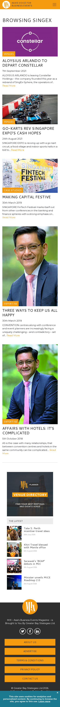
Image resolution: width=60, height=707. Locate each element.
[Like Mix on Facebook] (30, 631)
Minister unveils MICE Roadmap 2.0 (37, 579)
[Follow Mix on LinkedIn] (37, 631)
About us (30, 642)
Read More (8, 85)
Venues (9, 54)
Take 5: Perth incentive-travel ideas (37, 529)
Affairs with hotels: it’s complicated (28, 431)
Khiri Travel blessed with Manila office (36, 546)
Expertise (10, 303)
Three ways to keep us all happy (29, 313)
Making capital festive (26, 197)
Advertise (30, 651)
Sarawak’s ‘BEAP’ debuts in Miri (34, 562)
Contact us (30, 678)
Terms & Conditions (30, 660)
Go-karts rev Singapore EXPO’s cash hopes (28, 131)
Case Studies (13, 190)
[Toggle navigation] (54, 4)
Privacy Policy (30, 669)
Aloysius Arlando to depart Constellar (24, 63)
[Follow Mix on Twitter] (23, 631)
